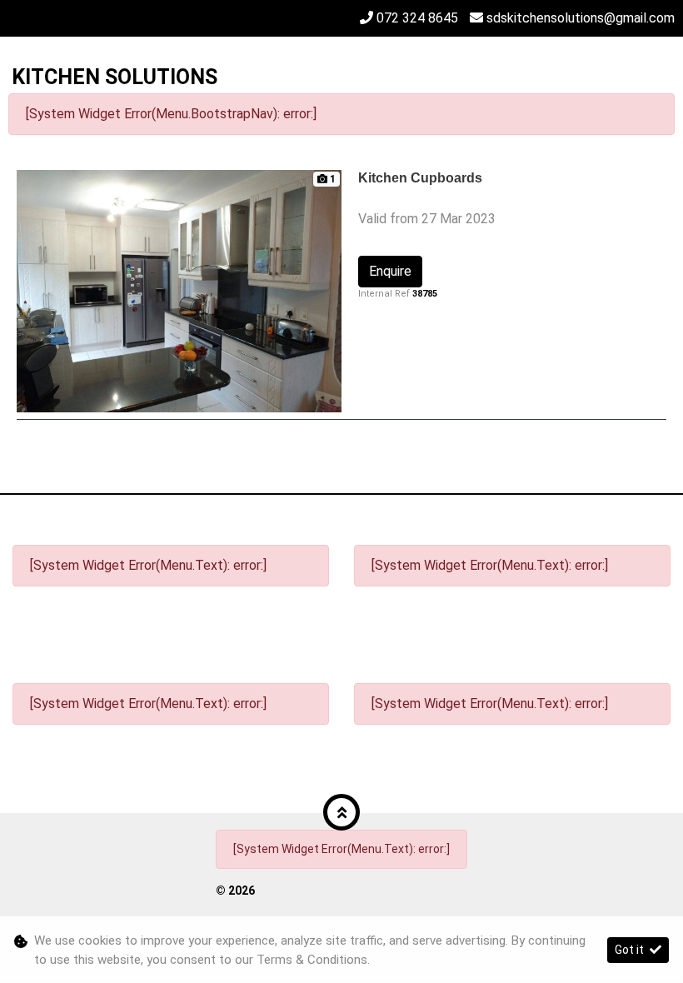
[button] (341, 812)
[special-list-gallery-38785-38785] (179, 290)
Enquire (390, 271)
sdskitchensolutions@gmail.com (580, 18)
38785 (424, 293)
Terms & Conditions (312, 959)
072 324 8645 (417, 18)
